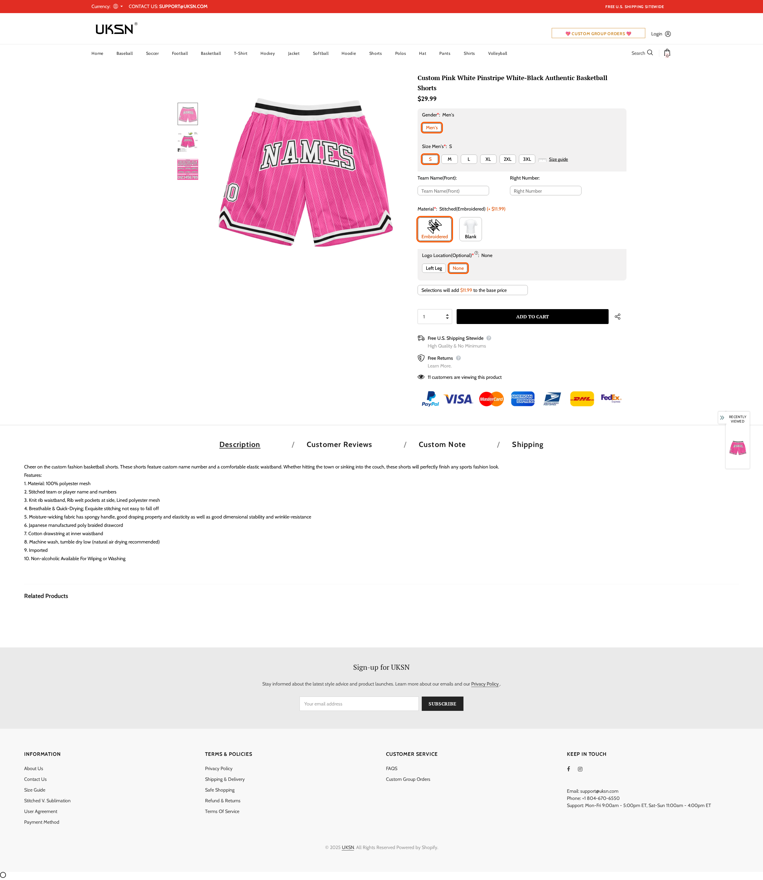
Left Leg (434, 268)
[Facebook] (572, 769)
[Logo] (115, 28)
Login (656, 34)
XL (488, 159)
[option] (304, 169)
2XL (507, 159)
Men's (432, 127)
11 (429, 377)
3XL (527, 159)
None (458, 268)
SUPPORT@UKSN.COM (183, 6)
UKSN (348, 847)
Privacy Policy (485, 684)
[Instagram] (583, 769)
